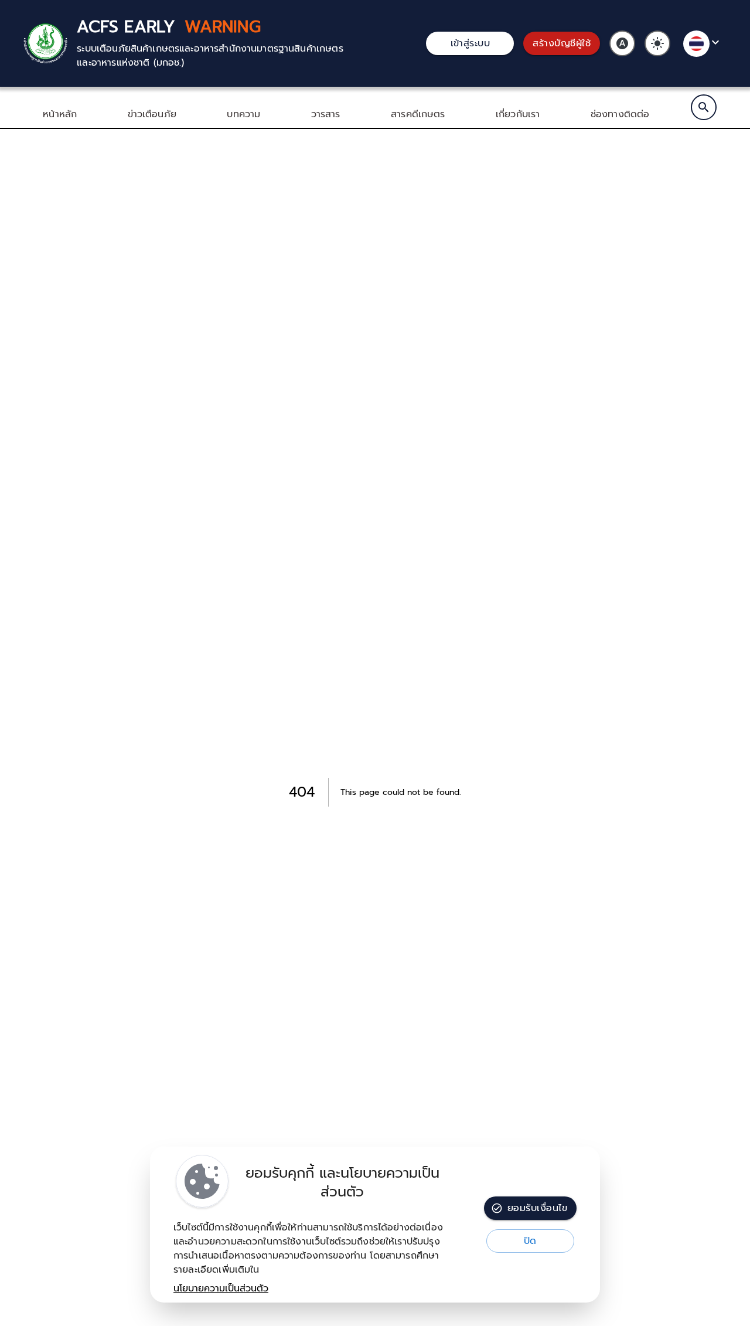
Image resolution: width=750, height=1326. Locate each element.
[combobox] (703, 43)
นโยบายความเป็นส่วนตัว (220, 1288)
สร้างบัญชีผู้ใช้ (562, 43)
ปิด (530, 1241)
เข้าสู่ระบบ (470, 43)
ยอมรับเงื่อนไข (537, 1208)
